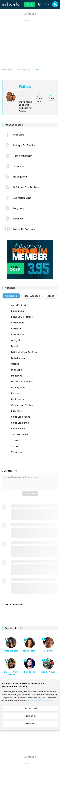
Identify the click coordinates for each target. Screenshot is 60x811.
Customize (30, 723)
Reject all (31, 715)
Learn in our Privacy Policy (40, 700)
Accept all (31, 708)
